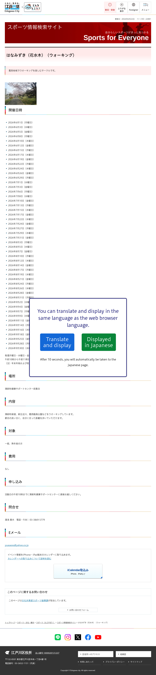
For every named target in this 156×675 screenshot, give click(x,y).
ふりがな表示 (122, 10)
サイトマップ (136, 662)
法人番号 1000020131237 (47, 653)
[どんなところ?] (31, 7)
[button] (133, 7)
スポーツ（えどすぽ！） (45, 622)
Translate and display (57, 342)
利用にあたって (87, 662)
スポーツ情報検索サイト (66, 622)
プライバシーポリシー (115, 662)
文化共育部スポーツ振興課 (35, 600)
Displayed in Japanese (99, 342)
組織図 (123, 654)
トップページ (10, 622)
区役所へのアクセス (91, 654)
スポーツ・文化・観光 (25, 622)
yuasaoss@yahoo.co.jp (17, 545)
